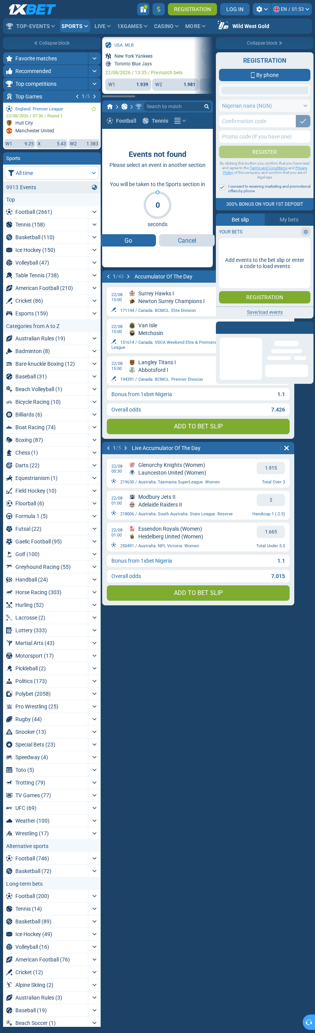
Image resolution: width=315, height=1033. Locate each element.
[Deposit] (159, 9)
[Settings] (262, 9)
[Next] (94, 96)
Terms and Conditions (268, 229)
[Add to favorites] (94, 109)
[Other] (180, 120)
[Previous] (77, 96)
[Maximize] (94, 58)
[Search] (206, 106)
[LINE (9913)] (109, 106)
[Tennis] (124, 106)
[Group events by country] (94, 187)
